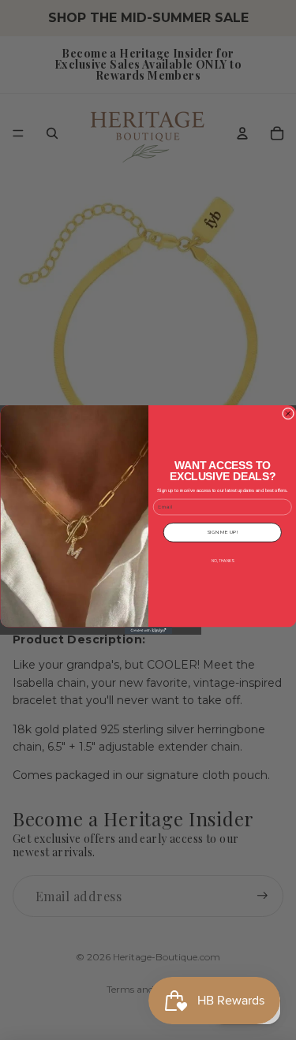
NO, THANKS (222, 561)
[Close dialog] (288, 413)
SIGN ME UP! (222, 532)
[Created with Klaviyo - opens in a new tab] (148, 631)
